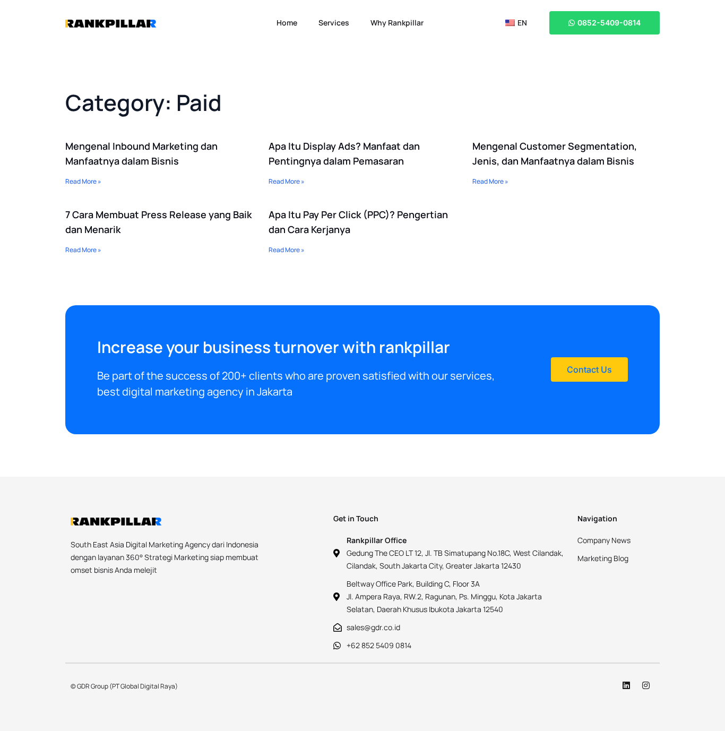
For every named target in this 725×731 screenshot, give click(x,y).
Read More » (83, 181)
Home (287, 23)
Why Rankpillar (397, 23)
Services (333, 23)
